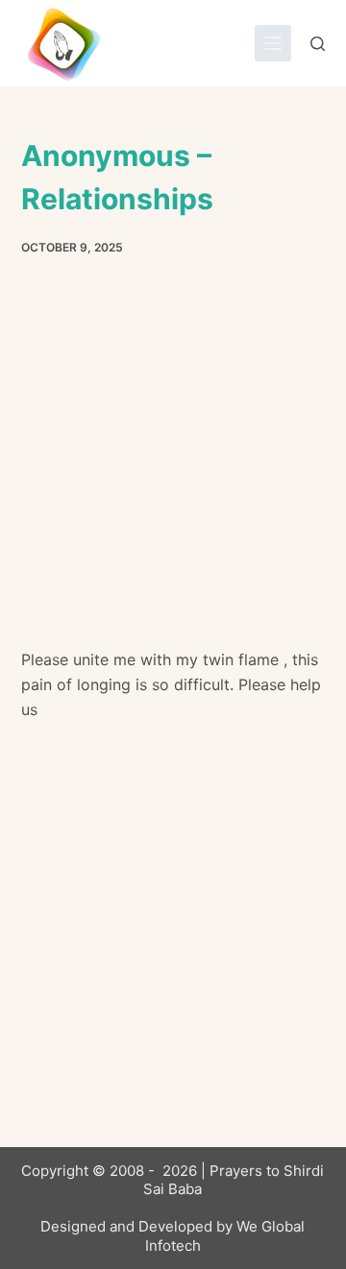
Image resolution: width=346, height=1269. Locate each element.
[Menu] (273, 43)
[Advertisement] (173, 466)
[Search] (317, 43)
